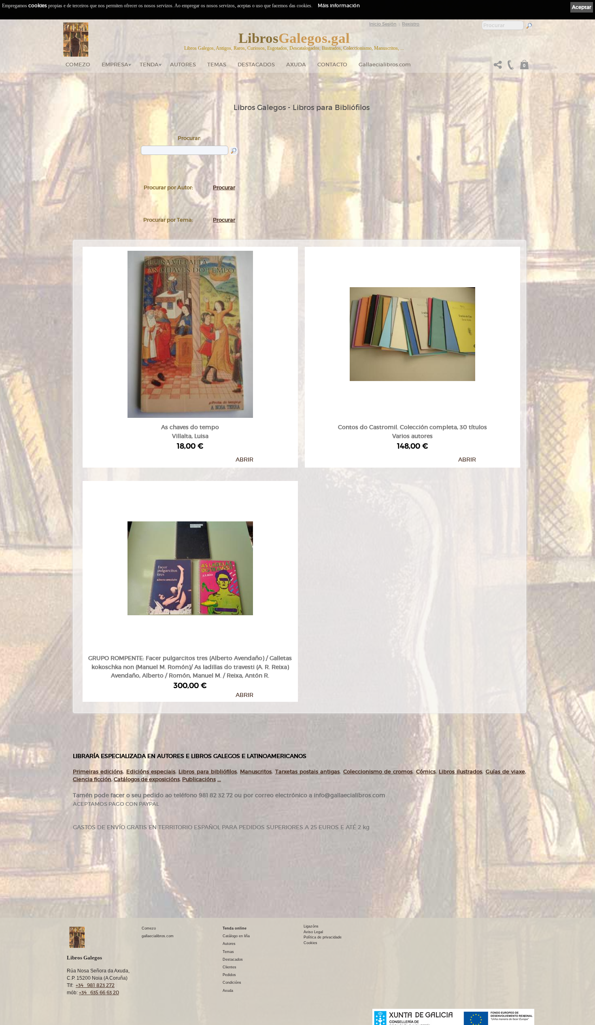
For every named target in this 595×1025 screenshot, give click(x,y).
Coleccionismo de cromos (378, 771)
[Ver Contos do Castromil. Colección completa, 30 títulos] (412, 332)
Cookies (310, 943)
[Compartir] (498, 66)
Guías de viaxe (505, 771)
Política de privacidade (323, 937)
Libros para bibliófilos (207, 771)
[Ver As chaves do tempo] (190, 332)
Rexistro (410, 24)
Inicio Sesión (382, 24)
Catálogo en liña (236, 936)
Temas (216, 64)
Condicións (232, 983)
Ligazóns (311, 926)
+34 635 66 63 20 (99, 992)
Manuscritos (256, 771)
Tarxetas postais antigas (307, 771)
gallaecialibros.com (158, 936)
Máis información (339, 5)
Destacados (233, 959)
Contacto (332, 64)
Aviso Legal (313, 932)
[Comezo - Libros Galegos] (76, 39)
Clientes (229, 967)
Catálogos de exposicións (147, 779)
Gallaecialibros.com (385, 64)
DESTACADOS (256, 64)
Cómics (426, 771)
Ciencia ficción (92, 779)
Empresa (115, 64)
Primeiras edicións (98, 771)
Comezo (78, 64)
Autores (183, 64)
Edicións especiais (150, 771)
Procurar (224, 187)
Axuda (296, 64)
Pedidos (229, 975)
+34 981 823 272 (95, 985)
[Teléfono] (509, 66)
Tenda (149, 64)
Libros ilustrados (460, 771)
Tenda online (234, 928)
